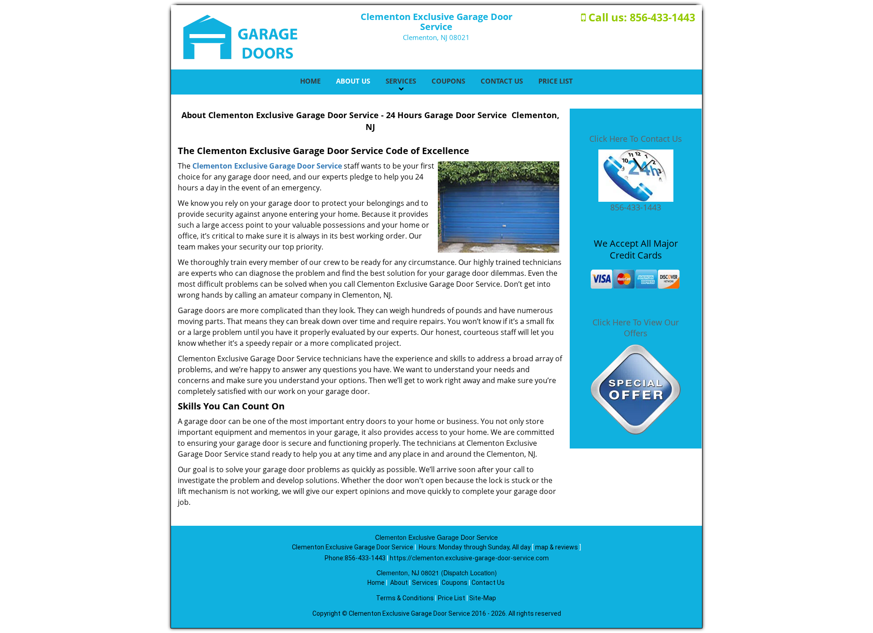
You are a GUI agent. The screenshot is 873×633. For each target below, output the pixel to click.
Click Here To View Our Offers (635, 328)
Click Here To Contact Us (635, 138)
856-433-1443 (662, 17)
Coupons (448, 80)
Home (310, 80)
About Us (353, 80)
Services (401, 80)
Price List (555, 80)
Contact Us (502, 80)
